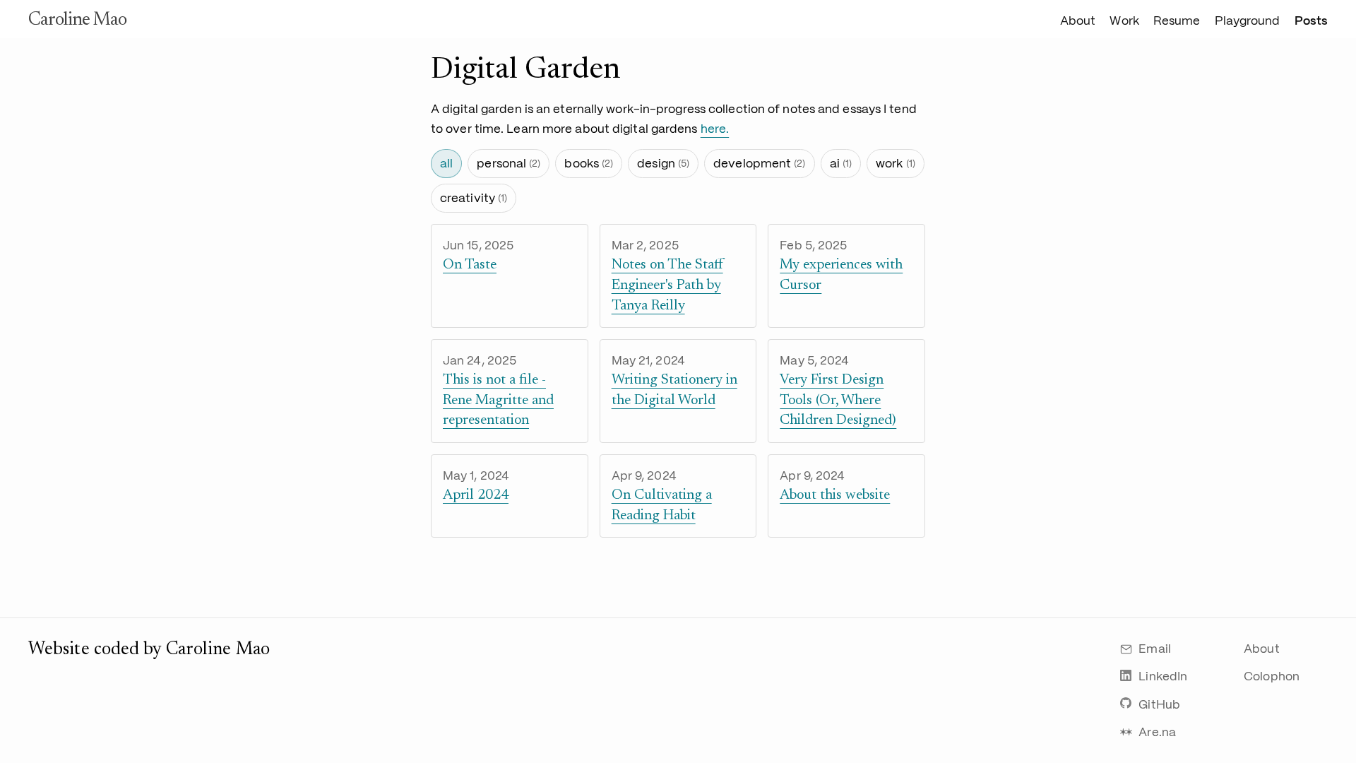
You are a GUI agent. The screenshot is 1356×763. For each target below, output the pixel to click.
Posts (1311, 21)
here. (715, 128)
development (759, 163)
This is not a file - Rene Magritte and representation (498, 400)
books (588, 163)
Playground (1247, 21)
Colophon (1272, 676)
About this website (835, 495)
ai (841, 163)
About (1078, 21)
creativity (473, 198)
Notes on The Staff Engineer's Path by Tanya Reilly (667, 285)
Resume (1177, 21)
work (895, 163)
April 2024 (476, 495)
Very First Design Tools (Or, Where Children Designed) (838, 400)
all (446, 163)
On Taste (469, 265)
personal (508, 163)
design (663, 163)
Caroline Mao (77, 20)
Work (1124, 21)
